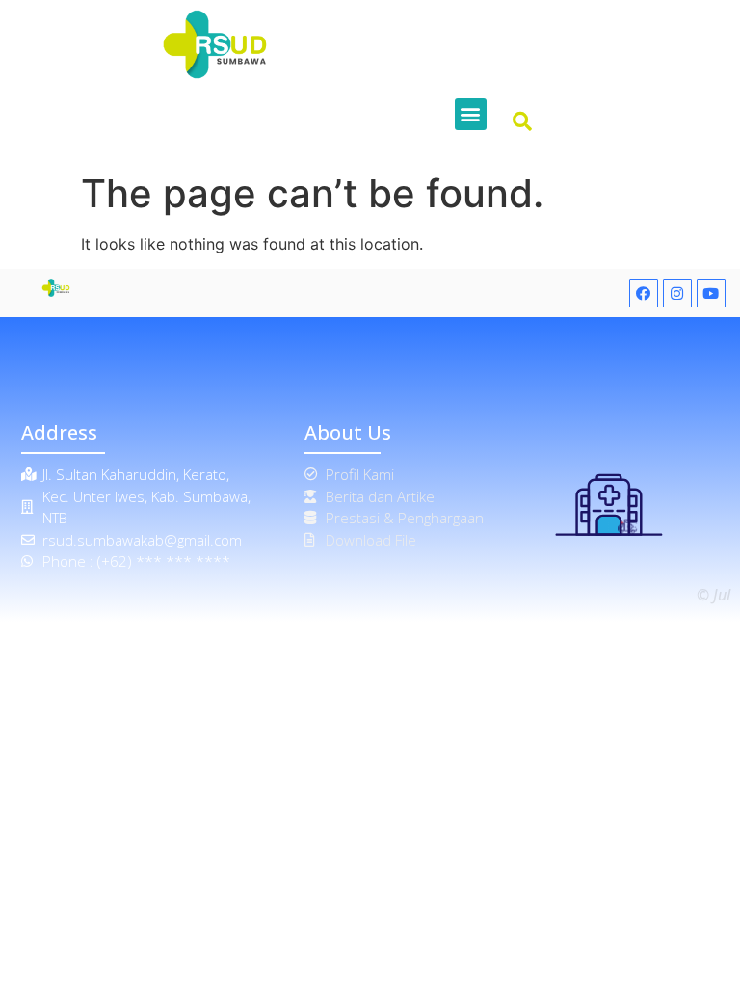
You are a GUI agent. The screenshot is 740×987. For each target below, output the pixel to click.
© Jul (713, 594)
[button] (471, 114)
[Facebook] (643, 293)
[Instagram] (677, 293)
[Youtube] (711, 293)
